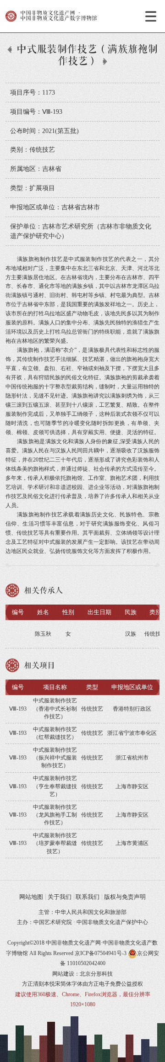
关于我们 (60, 896)
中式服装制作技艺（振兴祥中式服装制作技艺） (55, 758)
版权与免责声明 (125, 896)
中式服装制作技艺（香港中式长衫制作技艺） (55, 708)
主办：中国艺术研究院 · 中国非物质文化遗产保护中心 (82, 922)
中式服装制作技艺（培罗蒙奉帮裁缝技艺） (55, 843)
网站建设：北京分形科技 (82, 974)
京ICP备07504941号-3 (100, 953)
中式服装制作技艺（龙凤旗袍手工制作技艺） (55, 815)
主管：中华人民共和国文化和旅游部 (82, 912)
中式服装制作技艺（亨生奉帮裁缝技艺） (55, 786)
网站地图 (31, 896)
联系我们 (87, 896)
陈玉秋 (43, 634)
